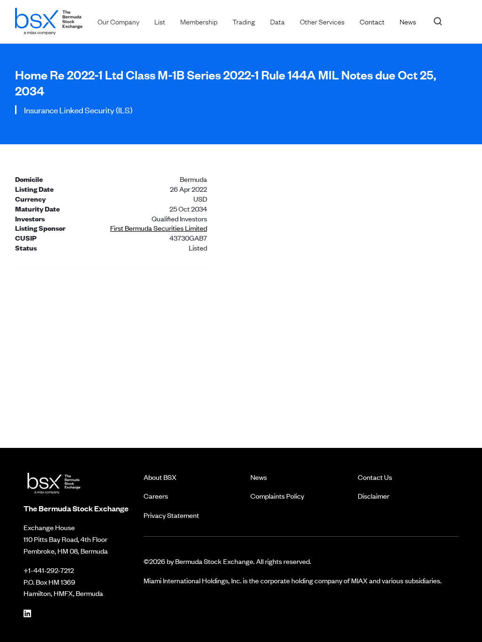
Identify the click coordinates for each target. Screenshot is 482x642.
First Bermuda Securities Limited (158, 228)
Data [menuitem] (277, 21)
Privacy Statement (171, 515)
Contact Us (375, 477)
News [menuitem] (408, 21)
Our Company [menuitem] (118, 21)
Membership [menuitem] (198, 21)
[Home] (48, 19)
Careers (156, 496)
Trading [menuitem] (244, 21)
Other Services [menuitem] (322, 21)
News (258, 477)
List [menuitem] (159, 21)
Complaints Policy (277, 496)
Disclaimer (373, 496)
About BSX (160, 477)
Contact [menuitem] (372, 21)
